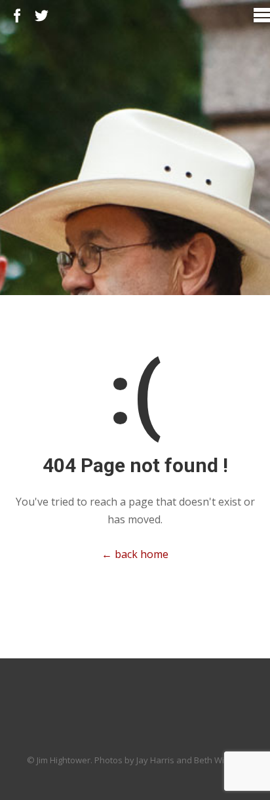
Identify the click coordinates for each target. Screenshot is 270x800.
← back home (135, 554)
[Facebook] (17, 16)
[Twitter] (41, 16)
